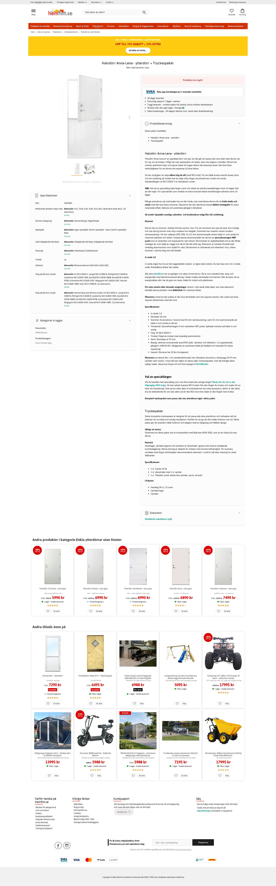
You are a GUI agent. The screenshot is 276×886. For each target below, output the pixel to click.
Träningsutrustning (214, 26)
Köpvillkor (78, 804)
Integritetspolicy (81, 816)
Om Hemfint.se (80, 810)
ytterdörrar (159, 273)
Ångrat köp (79, 807)
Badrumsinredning (63, 26)
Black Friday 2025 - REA (84, 819)
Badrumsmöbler (236, 26)
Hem (33, 32)
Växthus (176, 26)
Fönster (111, 26)
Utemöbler (124, 26)
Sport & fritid (82, 26)
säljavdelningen (204, 810)
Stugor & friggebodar (143, 26)
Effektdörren (41, 332)
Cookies (77, 813)
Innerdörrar (163, 26)
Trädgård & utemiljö (40, 26)
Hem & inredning (193, 26)
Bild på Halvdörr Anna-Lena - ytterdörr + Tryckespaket (82, 182)
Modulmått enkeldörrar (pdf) (158, 519)
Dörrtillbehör (202, 364)
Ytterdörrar (98, 26)
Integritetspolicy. (184, 849)
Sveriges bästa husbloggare (86, 822)
